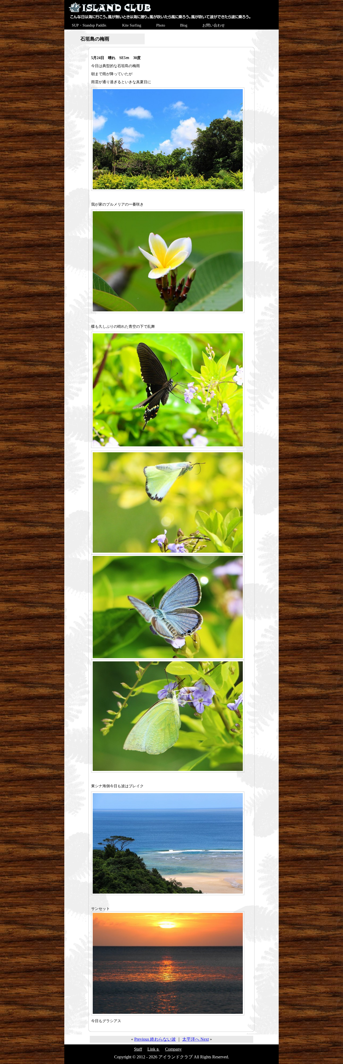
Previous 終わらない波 (155, 1039)
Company (173, 1049)
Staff (138, 1049)
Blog (183, 25)
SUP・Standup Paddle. (89, 25)
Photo (160, 25)
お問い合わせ (213, 25)
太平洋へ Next (195, 1039)
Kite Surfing (131, 25)
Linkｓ (153, 1049)
